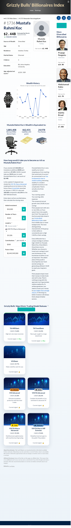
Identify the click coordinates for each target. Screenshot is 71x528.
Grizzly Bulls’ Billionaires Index (35, 5)
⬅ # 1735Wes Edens (10, 18)
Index (31, 10)
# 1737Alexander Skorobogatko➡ (29, 18)
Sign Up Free (61, 25)
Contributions (10, 240)
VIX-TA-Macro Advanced (19, 184)
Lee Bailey (12, 466)
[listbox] (15, 230)
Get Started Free (27, 309)
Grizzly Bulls (16, 188)
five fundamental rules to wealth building (40, 178)
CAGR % (8, 223)
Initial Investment (11, 205)
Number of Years (10, 214)
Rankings (38, 10)
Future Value (9, 249)
